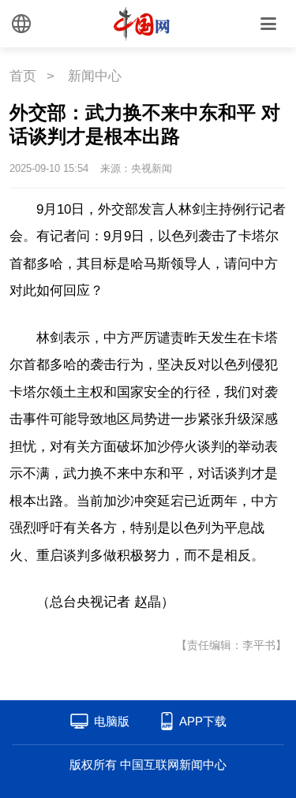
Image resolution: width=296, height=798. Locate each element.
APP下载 (203, 721)
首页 (22, 76)
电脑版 (111, 721)
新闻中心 (95, 76)
